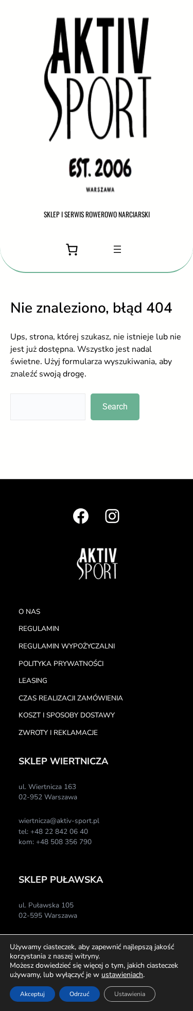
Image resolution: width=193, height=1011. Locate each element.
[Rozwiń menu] (117, 249)
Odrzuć (79, 994)
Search (115, 407)
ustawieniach (122, 975)
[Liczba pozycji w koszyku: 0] (72, 249)
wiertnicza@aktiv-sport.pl (59, 821)
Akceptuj (32, 994)
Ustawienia (129, 994)
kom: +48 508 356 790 (55, 842)
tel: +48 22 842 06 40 (53, 831)
